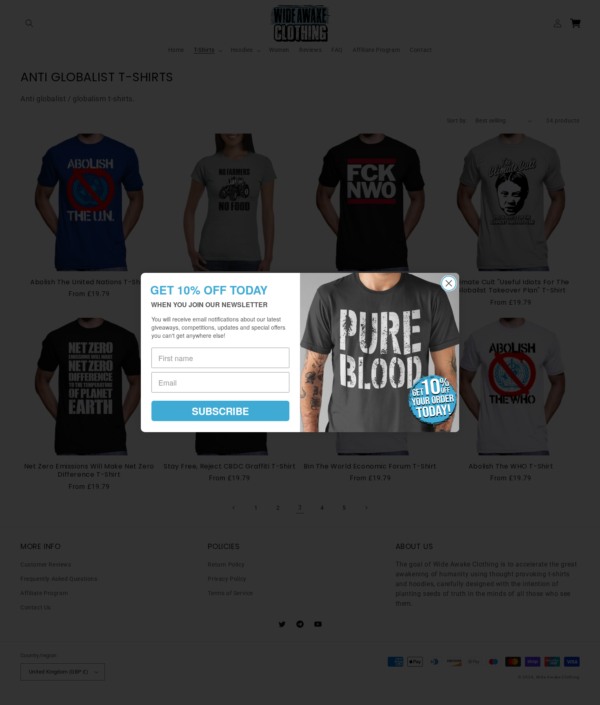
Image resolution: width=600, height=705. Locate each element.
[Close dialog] (449, 283)
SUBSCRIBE (220, 411)
